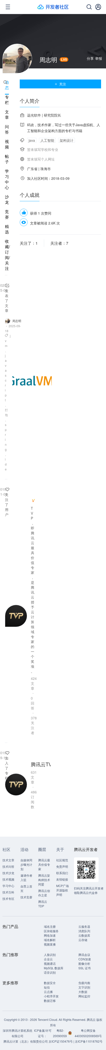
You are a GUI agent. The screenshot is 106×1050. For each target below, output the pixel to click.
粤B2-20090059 (60, 1033)
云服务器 (84, 926)
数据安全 (50, 983)
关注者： (59, 243)
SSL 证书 (84, 968)
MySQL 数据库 (53, 968)
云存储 (82, 940)
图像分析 (84, 963)
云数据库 (84, 935)
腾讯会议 (84, 954)
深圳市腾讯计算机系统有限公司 (17, 1033)
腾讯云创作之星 (44, 892)
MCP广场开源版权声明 (62, 890)
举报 (98, 58)
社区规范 (62, 860)
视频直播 (50, 944)
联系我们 (62, 873)
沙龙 (7, 199)
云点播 (48, 991)
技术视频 (8, 879)
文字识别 (84, 987)
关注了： (29, 243)
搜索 (5, 82)
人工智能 (47, 140)
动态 (7, 85)
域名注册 (50, 926)
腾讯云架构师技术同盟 (44, 879)
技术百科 (8, 892)
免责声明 (62, 866)
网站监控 (84, 996)
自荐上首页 (26, 888)
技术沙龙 (8, 873)
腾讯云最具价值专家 (44, 864)
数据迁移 (50, 1000)
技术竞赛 (26, 897)
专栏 (7, 99)
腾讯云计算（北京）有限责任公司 (25, 1041)
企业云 (48, 959)
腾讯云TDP (42, 903)
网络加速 (50, 935)
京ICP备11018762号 (89, 1041)
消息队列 (84, 931)
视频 (7, 144)
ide (6, 464)
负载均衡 (84, 983)
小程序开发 (51, 996)
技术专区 (8, 898)
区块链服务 (51, 931)
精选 (7, 229)
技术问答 (8, 866)
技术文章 (8, 860)
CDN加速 (84, 959)
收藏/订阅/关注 (7, 255)
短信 (47, 987)
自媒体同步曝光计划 (26, 864)
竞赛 (7, 214)
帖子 (7, 159)
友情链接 (62, 879)
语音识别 (50, 972)
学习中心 (7, 179)
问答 (7, 129)
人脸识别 (50, 954)
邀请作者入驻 (26, 877)
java (32, 140)
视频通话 (50, 963)
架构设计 (66, 140)
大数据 (82, 991)
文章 (7, 114)
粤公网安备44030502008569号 (88, 1033)
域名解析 (50, 940)
